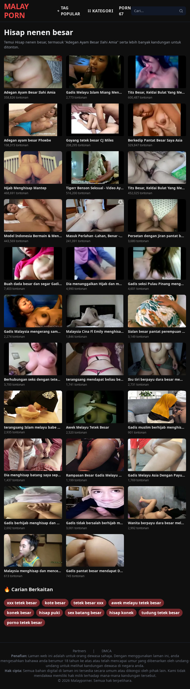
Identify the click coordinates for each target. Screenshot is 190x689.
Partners (80, 650)
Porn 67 (125, 11)
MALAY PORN (16, 11)
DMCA (107, 650)
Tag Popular (70, 11)
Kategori (102, 11)
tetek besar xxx (88, 602)
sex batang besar (84, 612)
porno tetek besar (24, 622)
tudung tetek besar (161, 612)
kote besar (55, 602)
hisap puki (49, 612)
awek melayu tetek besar (136, 602)
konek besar (19, 612)
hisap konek (121, 612)
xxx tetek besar (22, 602)
